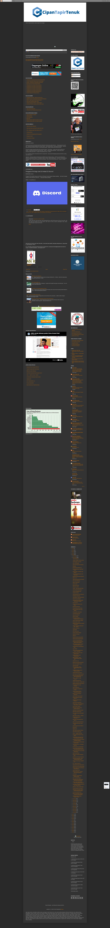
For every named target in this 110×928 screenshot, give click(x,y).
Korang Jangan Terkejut (77, 632)
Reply (30, 224)
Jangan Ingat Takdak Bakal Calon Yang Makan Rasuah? (78, 782)
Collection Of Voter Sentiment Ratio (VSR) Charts (35, 104)
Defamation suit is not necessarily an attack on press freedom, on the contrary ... (78, 406)
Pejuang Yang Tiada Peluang (78, 638)
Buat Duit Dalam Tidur (75, 141)
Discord (29, 211)
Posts (73, 74)
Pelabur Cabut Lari (76, 628)
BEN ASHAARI (75, 395)
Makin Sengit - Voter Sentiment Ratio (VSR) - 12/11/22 (78, 704)
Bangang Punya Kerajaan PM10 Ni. (33, 367)
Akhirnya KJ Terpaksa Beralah (78, 710)
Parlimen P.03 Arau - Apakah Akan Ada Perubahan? (78, 772)
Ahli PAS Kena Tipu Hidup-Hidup (78, 766)
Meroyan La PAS (76, 586)
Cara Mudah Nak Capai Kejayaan (77, 685)
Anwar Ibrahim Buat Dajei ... (77, 589)
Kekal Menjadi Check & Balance (78, 594)
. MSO (73, 391)
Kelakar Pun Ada (76, 592)
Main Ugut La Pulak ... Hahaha (78, 715)
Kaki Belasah (74, 419)
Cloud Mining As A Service (77, 542)
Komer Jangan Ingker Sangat (78, 620)
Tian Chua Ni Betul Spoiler (77, 663)
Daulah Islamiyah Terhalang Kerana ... (33, 92)
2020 (73, 815)
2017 (73, 820)
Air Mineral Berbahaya (76, 344)
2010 (73, 830)
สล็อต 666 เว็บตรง (75, 474)
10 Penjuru (75, 774)
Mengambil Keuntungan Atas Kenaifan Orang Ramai (36, 79)
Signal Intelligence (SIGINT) (31, 114)
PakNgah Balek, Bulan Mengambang (77, 656)
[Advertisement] (49, 40)
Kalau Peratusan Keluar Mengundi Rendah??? (77, 692)
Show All (83, 486)
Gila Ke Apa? (75, 583)
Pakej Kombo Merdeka (75, 420)
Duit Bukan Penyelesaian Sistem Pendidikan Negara (78, 740)
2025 (73, 550)
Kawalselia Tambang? (76, 345)
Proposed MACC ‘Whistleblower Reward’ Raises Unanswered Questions (77, 412)
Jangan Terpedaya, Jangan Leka (78, 681)
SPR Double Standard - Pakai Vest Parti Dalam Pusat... (78, 644)
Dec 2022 (75, 555)
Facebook (32, 211)
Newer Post (28, 269)
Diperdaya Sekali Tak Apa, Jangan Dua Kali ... (77, 708)
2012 (73, 827)
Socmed (27, 212)
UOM (47, 212)
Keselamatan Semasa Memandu (77, 340)
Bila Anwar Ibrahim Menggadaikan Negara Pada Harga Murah (42, 298)
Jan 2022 (74, 812)
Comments (74, 76)
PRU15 (61, 211)
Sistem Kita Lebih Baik (77, 598)
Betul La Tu (75, 577)
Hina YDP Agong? (76, 563)
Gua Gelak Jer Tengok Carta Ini (78, 674)
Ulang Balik (75, 629)
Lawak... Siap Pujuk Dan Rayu (78, 588)
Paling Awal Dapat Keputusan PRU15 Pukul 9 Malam (78, 642)
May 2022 (75, 806)
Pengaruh (43, 211)
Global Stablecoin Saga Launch (77, 543)
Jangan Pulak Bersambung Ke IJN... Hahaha (78, 626)
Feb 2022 (74, 810)
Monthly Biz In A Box (75, 335)
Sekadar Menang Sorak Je (77, 672)
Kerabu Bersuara (75, 481)
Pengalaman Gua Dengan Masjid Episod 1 (34, 91)
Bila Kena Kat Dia (76, 585)
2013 (73, 826)
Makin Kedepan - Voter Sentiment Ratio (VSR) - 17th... (77, 658)
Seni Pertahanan (30, 117)
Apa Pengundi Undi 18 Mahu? (78, 725)
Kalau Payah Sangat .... (77, 706)
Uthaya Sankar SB (75, 374)
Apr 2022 (74, 807)
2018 (73, 818)
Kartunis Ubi (74, 473)
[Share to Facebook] (38, 209)
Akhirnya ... (75, 635)
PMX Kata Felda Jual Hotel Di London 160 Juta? (35, 128)
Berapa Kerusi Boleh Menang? (78, 662)
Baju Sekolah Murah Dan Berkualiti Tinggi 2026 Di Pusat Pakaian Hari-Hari (77, 465)
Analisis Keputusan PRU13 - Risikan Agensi (34, 102)
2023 (73, 553)
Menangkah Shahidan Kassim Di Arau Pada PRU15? (78, 785)
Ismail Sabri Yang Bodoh (77, 702)
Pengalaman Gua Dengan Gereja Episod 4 (34, 88)
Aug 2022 (75, 801)
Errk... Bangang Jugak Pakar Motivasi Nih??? (34, 130)
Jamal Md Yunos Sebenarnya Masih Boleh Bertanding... (78, 780)
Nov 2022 (75, 557)
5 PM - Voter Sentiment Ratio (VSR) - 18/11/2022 (78, 651)
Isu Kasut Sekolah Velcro (77, 792)
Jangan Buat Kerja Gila (77, 680)
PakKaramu (74, 415)
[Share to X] (36, 209)
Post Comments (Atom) (34, 271)
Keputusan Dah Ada (76, 606)
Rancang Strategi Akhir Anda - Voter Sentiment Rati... (78, 676)
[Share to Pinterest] (39, 209)
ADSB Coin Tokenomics (76, 535)
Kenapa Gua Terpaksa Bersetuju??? (77, 717)
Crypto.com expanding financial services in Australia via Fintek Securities (77, 356)
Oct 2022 (74, 798)
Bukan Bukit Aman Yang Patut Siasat (33, 384)
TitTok (30, 212)
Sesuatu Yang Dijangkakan (77, 640)
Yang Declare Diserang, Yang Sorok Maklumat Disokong (78, 737)
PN (56, 211)
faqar (73, 450)
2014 (73, 824)
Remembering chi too (75, 447)
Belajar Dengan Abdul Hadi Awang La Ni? (77, 653)
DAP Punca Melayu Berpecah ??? (77, 429)
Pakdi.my (74, 386)
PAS (40, 211)
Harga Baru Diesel (75, 343)
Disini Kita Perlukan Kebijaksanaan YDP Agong (78, 618)
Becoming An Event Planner (77, 333)
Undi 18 (38, 212)
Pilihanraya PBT (75, 665)
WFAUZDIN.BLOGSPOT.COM (77, 432)
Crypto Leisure (75, 537)
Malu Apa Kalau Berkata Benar (78, 721)
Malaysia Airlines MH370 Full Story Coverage (34, 119)
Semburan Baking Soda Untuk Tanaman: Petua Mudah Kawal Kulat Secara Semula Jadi (77, 438)
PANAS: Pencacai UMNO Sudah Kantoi (33, 294)
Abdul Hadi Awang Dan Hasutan (78, 579)
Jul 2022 (74, 803)
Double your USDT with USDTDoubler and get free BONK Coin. (77, 351)
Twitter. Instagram (34, 212)
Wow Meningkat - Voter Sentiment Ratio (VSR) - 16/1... (77, 667)
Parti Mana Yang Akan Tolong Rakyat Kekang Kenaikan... (78, 790)
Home (47, 269)
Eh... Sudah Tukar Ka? (77, 763)
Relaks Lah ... (75, 728)
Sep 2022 (75, 800)
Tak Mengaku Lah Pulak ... (77, 561)
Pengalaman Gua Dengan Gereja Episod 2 (34, 86)
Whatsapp (49, 212)
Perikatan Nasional (53, 211)
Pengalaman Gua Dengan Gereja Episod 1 (34, 85)
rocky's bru (74, 404)
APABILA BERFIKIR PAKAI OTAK (77, 416)
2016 (73, 821)
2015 (73, 823)
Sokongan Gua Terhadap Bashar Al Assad (39, 288)
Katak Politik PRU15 (76, 770)
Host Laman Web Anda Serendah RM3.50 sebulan (34, 59)
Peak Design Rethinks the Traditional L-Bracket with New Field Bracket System (77, 425)
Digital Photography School (77, 423)
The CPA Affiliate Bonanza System (78, 334)
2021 (73, 814)
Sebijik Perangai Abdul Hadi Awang (33, 369)
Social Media (64, 211)
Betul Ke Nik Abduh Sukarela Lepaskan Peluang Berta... (78, 794)
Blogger (62, 909)
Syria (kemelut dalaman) (31, 108)
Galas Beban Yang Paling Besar (78, 597)
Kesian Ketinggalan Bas (77, 591)
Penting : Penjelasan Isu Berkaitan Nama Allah (35, 82)
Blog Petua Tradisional (76, 436)
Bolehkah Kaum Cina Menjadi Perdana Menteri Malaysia (36, 98)
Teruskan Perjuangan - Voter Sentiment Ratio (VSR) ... (78, 759)
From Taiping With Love (36, 282)
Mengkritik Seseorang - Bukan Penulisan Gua (34, 97)
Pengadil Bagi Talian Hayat (77, 608)
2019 (73, 817)
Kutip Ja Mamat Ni (76, 687)
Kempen (38, 211)
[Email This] (34, 209)
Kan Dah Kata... (75, 602)
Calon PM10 (75, 648)
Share (105, 787)
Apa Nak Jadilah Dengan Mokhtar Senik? (77, 796)
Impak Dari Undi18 (76, 634)
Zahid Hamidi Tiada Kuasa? (77, 696)
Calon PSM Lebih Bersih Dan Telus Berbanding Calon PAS (78, 749)
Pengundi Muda (47, 211)
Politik (58, 211)
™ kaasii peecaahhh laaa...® (77, 428)
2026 (73, 548)
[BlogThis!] (35, 209)
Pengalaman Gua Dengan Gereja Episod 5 (34, 90)
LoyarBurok (74, 446)
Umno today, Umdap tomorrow (77, 478)
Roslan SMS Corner (75, 400)
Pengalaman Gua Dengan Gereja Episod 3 (34, 87)
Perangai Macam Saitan (76, 341)
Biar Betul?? (75, 727)
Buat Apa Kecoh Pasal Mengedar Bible (33, 83)
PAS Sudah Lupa (76, 631)
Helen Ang (74, 477)
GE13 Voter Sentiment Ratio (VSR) (33, 101)
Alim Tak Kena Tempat (30, 138)
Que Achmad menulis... (76, 463)
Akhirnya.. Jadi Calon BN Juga (78, 786)
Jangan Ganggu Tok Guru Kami (78, 560)
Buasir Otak (74, 367)
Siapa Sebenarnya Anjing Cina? (78, 764)
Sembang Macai (29, 132)
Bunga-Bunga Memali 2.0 (77, 567)
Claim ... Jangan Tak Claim (77, 733)
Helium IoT (74, 539)
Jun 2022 (74, 804)
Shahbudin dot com (75, 454)
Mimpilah (74, 566)
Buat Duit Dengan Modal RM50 (76, 154)
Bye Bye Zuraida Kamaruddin (78, 637)
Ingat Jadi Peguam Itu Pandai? (78, 564)
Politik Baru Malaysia (76, 595)
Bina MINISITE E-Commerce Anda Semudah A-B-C (34, 60)
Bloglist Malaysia (75, 441)
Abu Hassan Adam (75, 460)
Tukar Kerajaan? (76, 558)
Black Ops (28, 118)
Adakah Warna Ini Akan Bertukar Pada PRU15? (78, 768)
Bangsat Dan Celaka (76, 621)
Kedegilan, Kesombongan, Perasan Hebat (77, 776)
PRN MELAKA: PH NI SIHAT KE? (77, 401)
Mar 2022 (74, 809)
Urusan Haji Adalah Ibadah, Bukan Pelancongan (35, 81)
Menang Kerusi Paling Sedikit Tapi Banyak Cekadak (78, 601)
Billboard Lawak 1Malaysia (31, 126)
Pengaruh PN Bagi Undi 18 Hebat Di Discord (77, 671)
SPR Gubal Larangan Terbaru (78, 730)
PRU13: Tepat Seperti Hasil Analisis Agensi (34, 100)
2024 (73, 551)
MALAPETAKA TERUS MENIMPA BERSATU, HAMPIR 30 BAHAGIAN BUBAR (77, 457)
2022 (73, 554)
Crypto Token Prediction (76, 534)
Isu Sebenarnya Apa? (76, 613)
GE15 (36, 211)
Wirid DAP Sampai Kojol (77, 711)
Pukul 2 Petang (75, 616)
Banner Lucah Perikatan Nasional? (77, 694)
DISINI (37, 57)
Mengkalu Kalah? (30, 136)
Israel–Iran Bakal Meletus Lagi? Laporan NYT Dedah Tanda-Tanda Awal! (77, 483)
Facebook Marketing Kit (76, 331)
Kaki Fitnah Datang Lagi (77, 731)
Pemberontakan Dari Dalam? (78, 788)
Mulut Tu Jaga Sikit (76, 582)
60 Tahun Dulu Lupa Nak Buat (78, 746)
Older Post (65, 269)
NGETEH (73, 433)
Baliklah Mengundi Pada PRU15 (78, 683)
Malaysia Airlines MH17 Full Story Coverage (34, 121)
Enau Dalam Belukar (76, 580)
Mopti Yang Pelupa (76, 753)
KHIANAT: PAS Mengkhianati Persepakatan (34, 134)
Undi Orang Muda (43, 212)
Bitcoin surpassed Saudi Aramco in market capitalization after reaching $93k (78, 362)
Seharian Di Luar (76, 660)
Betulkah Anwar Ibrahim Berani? (78, 576)
